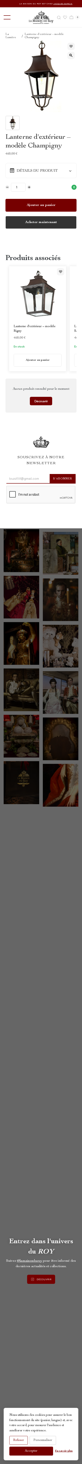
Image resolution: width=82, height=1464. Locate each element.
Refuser (18, 1440)
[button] (6, 17)
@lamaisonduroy (29, 1261)
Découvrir (41, 401)
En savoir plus (64, 1451)
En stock (19, 346)
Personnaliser (42, 1440)
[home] (41, 17)
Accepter (31, 1451)
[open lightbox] (71, 55)
